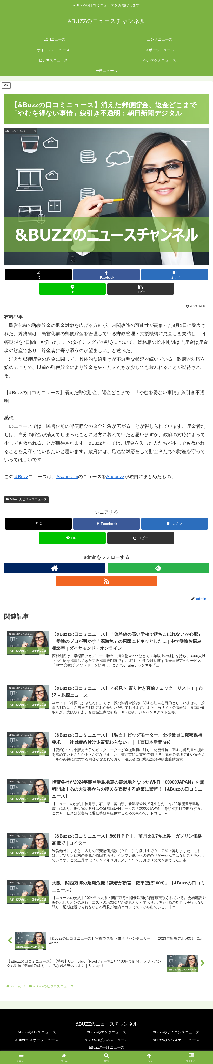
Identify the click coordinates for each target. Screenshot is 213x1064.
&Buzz (21, 476)
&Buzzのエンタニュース (106, 1032)
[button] (140, 289)
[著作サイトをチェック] (54, 568)
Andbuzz (115, 476)
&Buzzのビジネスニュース (28, 499)
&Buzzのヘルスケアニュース (176, 1040)
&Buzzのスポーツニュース (36, 1040)
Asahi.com (67, 476)
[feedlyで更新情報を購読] (158, 568)
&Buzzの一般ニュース (106, 1047)
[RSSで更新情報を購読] (106, 581)
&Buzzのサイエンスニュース (176, 1032)
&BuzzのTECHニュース (37, 1032)
